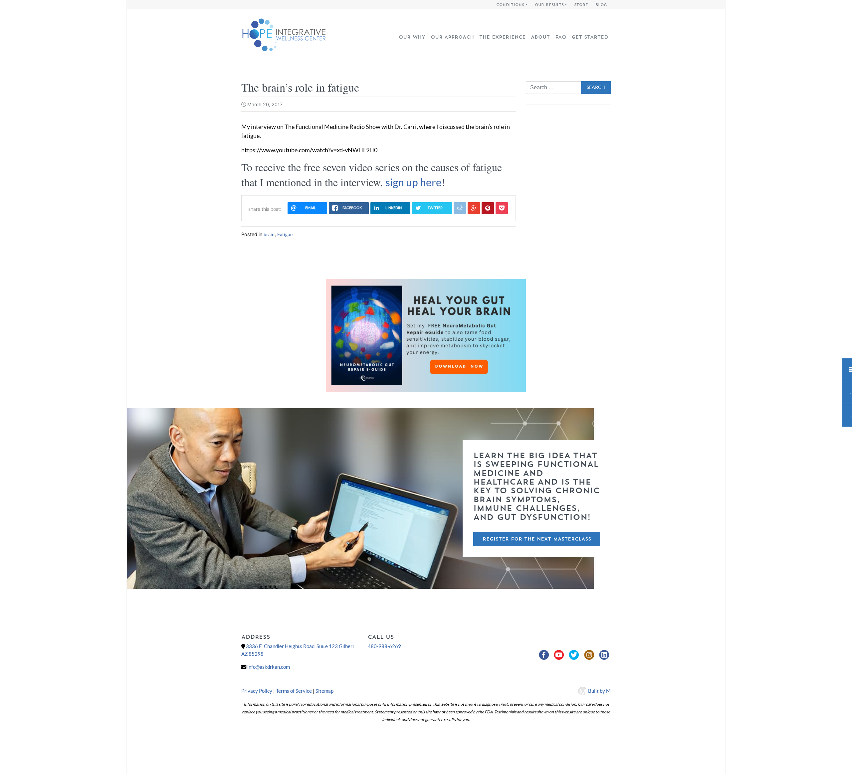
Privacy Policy (256, 691)
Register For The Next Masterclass (537, 539)
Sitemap (324, 691)
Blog (601, 4)
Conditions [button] (510, 4)
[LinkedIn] (604, 655)
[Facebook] (544, 655)
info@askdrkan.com (268, 667)
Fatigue (285, 234)
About (540, 37)
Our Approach (452, 37)
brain (269, 234)
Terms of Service (294, 691)
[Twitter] (574, 655)
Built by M (599, 691)
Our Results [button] (549, 4)
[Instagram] (589, 655)
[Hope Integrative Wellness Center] (283, 33)
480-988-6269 (384, 646)
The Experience (502, 37)
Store (581, 4)
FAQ (560, 37)
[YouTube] (559, 655)
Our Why (412, 37)
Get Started (589, 37)
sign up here (413, 182)
